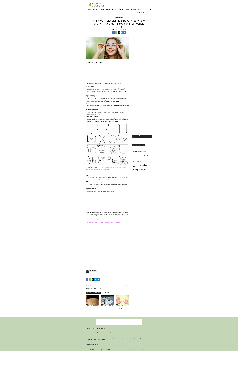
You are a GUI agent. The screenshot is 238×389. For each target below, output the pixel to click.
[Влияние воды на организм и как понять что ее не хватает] (107, 300)
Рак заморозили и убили (124, 287)
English (91, 332)
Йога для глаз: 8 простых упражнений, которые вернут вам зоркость (101, 219)
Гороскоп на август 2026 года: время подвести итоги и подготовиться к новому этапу (142, 165)
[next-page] (88, 310)
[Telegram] (148, 12)
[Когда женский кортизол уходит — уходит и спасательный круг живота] (92, 300)
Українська (129, 332)
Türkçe (125, 332)
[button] (150, 9)
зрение (95, 272)
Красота (102, 9)
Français (97, 332)
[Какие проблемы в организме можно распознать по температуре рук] (122, 300)
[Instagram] (141, 12)
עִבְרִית (104, 332)
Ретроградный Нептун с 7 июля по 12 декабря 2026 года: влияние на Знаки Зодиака (142, 171)
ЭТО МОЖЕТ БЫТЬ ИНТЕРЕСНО (93, 292)
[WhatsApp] (116, 32)
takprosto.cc (94, 270)
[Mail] (144, 12)
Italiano (106, 332)
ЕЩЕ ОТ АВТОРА (105, 292)
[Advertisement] (107, 73)
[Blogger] (137, 12)
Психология (129, 9)
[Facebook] (139, 12)
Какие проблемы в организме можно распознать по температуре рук (121, 307)
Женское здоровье (120, 17)
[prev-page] (86, 310)
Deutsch (100, 332)
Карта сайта (145, 349)
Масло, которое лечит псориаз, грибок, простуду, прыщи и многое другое (94, 288)
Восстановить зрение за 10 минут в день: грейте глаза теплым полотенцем (103, 222)
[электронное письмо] (119, 32)
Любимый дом (137, 9)
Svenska (121, 332)
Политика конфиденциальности (136, 349)
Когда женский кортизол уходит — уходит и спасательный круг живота (92, 307)
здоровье (91, 272)
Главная (89, 9)
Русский (114, 332)
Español (118, 332)
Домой (87, 15)
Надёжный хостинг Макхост (92, 344)
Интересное (120, 9)
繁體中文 (87, 332)
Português (110, 332)
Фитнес (95, 9)
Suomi (94, 332)
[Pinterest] (146, 12)
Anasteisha (115, 29)
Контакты (150, 349)
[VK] (124, 32)
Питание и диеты (110, 9)
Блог (115, 17)
